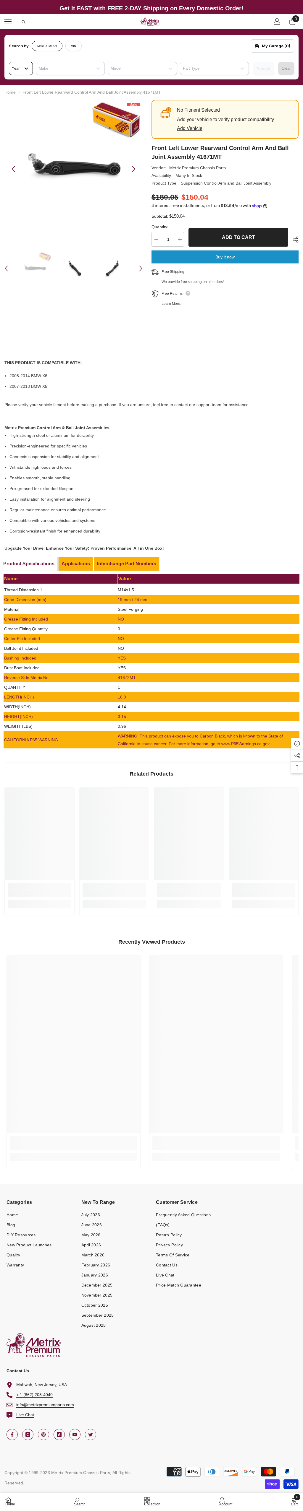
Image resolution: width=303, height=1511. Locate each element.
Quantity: (160, 226)
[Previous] (13, 169)
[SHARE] (293, 239)
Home (10, 92)
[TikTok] (59, 1434)
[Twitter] (90, 1434)
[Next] (134, 169)
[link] (39, 893)
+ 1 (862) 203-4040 (34, 1394)
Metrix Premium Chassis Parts (197, 167)
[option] (73, 169)
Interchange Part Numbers (126, 563)
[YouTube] (74, 1434)
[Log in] (277, 21)
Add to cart (238, 237)
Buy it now (225, 257)
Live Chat (25, 1414)
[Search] (23, 22)
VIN (73, 46)
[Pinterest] (43, 1434)
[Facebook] (12, 1434)
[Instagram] (27, 1434)
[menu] (8, 21)
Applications (76, 563)
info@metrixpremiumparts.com (45, 1404)
